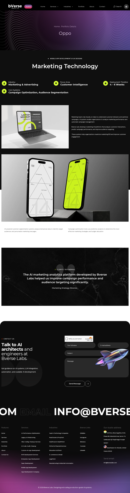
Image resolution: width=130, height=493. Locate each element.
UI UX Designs (76, 58)
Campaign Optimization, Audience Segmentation (38, 92)
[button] (6, 279)
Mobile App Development (60, 58)
